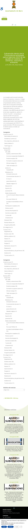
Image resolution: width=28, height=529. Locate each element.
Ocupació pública (8, 225)
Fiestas (6, 238)
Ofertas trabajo (10, 163)
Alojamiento (7, 231)
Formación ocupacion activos (13, 161)
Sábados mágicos (10, 183)
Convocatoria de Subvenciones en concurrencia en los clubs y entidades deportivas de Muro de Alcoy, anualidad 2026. (14, 449)
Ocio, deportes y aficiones (10, 141)
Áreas (16, 65)
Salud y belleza (8, 143)
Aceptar (4, 526)
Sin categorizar (7, 227)
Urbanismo (8, 217)
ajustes (11, 524)
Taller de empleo (10, 165)
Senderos (6, 253)
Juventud (7, 191)
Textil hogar (7, 146)
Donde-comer (7, 234)
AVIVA (6, 168)
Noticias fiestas (8, 222)
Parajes (6, 243)
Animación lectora (10, 174)
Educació (7, 186)
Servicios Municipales (10, 210)
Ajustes (16, 526)
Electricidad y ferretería (10, 136)
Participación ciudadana (11, 206)
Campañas (9, 170)
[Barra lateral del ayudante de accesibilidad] (1, 8)
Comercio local (7, 134)
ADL (13, 65)
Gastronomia (7, 241)
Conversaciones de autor (12, 176)
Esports (7, 188)
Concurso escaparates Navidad (14, 156)
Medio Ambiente (9, 193)
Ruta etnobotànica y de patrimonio (13, 250)
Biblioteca (7, 172)
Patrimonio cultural (9, 246)
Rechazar (10, 526)
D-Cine (8, 179)
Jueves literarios (10, 181)
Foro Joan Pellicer (10, 199)
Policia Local (8, 208)
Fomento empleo (10, 158)
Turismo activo (8, 255)
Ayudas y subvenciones (12, 153)
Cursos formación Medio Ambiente (15, 195)
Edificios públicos (8, 236)
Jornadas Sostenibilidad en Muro (14, 201)
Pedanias (6, 248)
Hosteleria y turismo (9, 138)
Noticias (20, 65)
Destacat (6, 220)
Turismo (7, 215)
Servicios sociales (9, 213)
